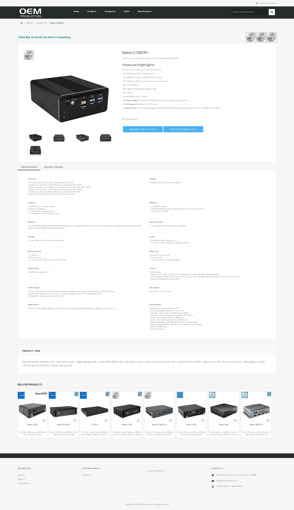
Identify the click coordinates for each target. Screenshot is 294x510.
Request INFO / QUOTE (142, 129)
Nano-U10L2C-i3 (159, 425)
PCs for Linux (228, 361)
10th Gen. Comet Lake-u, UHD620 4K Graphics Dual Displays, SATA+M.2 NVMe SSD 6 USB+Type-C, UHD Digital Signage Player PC (191, 435)
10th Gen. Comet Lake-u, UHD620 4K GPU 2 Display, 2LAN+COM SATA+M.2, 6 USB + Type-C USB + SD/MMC (159, 435)
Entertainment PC (161, 361)
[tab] (29, 167)
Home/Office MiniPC (108, 361)
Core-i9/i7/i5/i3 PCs (186, 361)
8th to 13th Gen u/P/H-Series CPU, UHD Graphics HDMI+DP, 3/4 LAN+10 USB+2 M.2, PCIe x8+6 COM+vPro (256, 435)
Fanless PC (42, 23)
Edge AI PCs (209, 361)
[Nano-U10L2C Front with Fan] (159, 406)
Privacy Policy (23, 483)
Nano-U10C (192, 425)
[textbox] (249, 12)
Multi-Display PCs (251, 361)
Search (272, 12)
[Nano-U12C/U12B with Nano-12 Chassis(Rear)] (32, 406)
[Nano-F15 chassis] (63, 406)
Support (21, 475)
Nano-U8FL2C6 (256, 425)
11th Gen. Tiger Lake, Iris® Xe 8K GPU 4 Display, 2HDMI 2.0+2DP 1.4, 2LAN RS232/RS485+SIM (95, 434)
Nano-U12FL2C (63, 425)
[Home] (21, 22)
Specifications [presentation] (29, 167)
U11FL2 (94, 425)
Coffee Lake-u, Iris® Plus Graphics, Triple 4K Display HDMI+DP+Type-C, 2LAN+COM (224, 434)
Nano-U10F (127, 425)
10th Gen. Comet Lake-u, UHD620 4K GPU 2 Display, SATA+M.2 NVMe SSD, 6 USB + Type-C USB (127, 434)
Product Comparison (267, 3)
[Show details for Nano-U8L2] (224, 406)
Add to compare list (183, 129)
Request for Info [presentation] (53, 167)
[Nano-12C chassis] (191, 406)
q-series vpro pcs (59, 365)
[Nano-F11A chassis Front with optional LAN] (256, 406)
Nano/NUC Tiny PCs (135, 361)
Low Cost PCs (63, 361)
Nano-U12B (32, 425)
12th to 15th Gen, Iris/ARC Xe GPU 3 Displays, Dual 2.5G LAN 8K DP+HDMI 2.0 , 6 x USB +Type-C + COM (63, 435)
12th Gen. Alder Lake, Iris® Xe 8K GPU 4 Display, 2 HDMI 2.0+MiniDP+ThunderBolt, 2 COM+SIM (32, 435)
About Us (21, 479)
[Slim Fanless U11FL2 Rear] (94, 406)
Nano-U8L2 (224, 425)
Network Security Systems (35, 361)
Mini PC (30, 23)
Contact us (86, 475)
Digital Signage (83, 361)
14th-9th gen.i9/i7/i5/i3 (33, 365)
